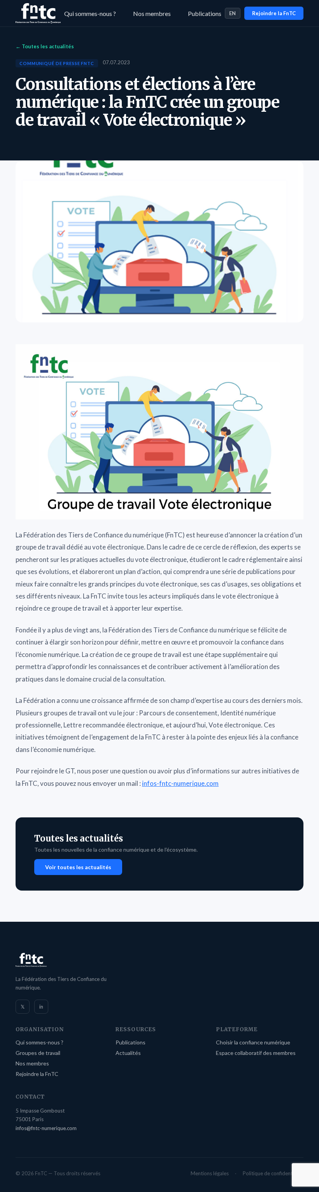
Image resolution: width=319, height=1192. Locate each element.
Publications (204, 13)
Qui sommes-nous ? (90, 13)
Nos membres (152, 13)
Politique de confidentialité (273, 1173)
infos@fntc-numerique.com (46, 1128)
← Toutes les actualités (45, 46)
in (41, 1007)
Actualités (128, 1052)
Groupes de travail (38, 1052)
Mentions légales (210, 1173)
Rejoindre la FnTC (274, 13)
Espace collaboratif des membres (256, 1052)
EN (232, 13)
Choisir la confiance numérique (253, 1042)
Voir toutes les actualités (78, 867)
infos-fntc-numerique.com (180, 783)
